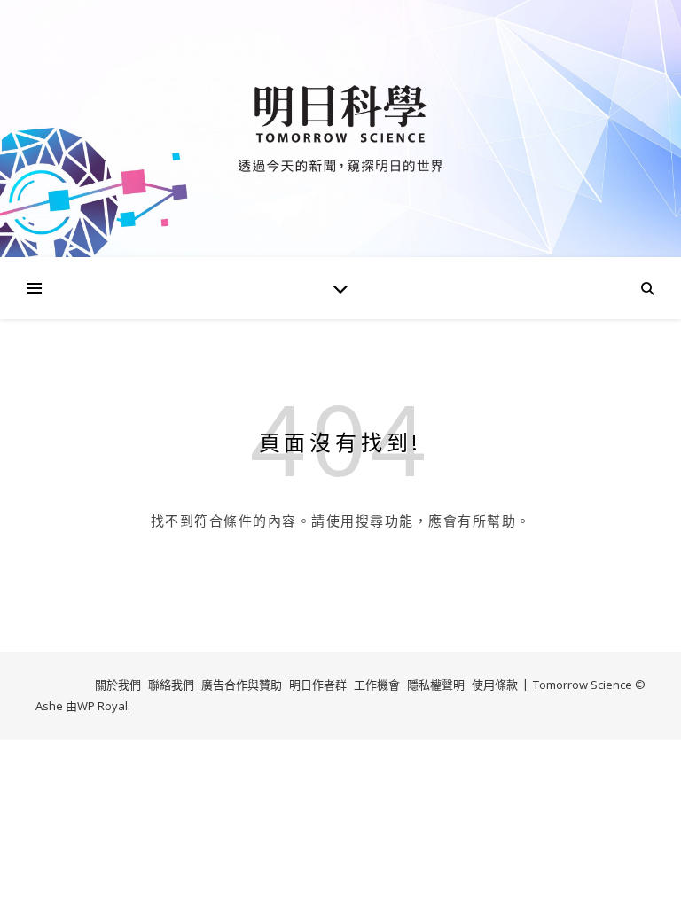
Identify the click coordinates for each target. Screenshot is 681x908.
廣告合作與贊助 (241, 685)
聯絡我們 (171, 685)
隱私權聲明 (436, 685)
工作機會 (377, 685)
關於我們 (118, 685)
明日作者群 (318, 685)
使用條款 (495, 685)
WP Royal (102, 706)
